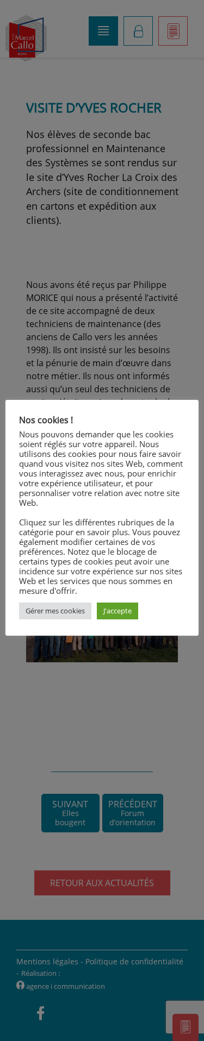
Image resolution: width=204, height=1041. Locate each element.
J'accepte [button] (117, 611)
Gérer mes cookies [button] (55, 611)
